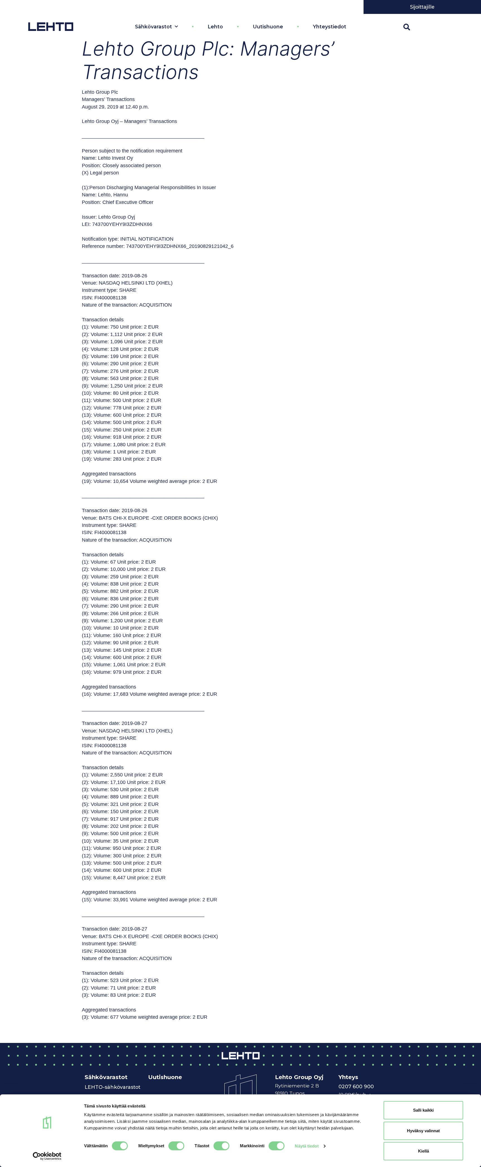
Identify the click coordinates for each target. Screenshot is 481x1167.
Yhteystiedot (329, 26)
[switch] (176, 1145)
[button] (406, 27)
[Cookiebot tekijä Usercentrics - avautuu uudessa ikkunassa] (47, 1156)
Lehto (215, 26)
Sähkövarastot (153, 26)
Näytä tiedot (306, 1146)
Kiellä (423, 1151)
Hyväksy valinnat (423, 1130)
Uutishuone (268, 26)
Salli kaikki (423, 1110)
